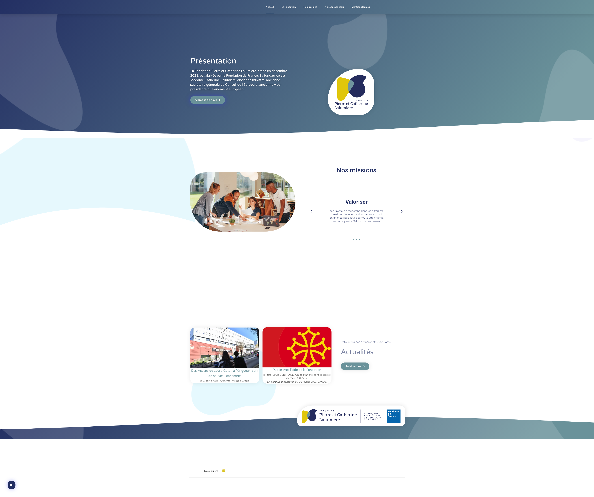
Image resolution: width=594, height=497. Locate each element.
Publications (310, 7)
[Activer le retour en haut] (588, 491)
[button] (311, 211)
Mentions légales (360, 7)
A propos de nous (334, 7)
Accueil (270, 7)
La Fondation (289, 7)
